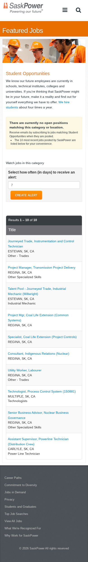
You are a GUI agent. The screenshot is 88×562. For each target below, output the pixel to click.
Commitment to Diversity (21, 485)
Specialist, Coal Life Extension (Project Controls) (42, 337)
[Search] (78, 10)
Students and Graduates (20, 506)
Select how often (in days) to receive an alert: (41, 174)
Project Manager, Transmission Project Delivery (41, 267)
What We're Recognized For (23, 528)
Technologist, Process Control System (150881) (42, 391)
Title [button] (12, 230)
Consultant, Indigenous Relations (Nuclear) (38, 353)
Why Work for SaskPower (21, 535)
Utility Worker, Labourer (25, 370)
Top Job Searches (16, 514)
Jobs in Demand (15, 492)
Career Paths (13, 478)
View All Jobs (13, 521)
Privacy (9, 499)
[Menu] (65, 10)
